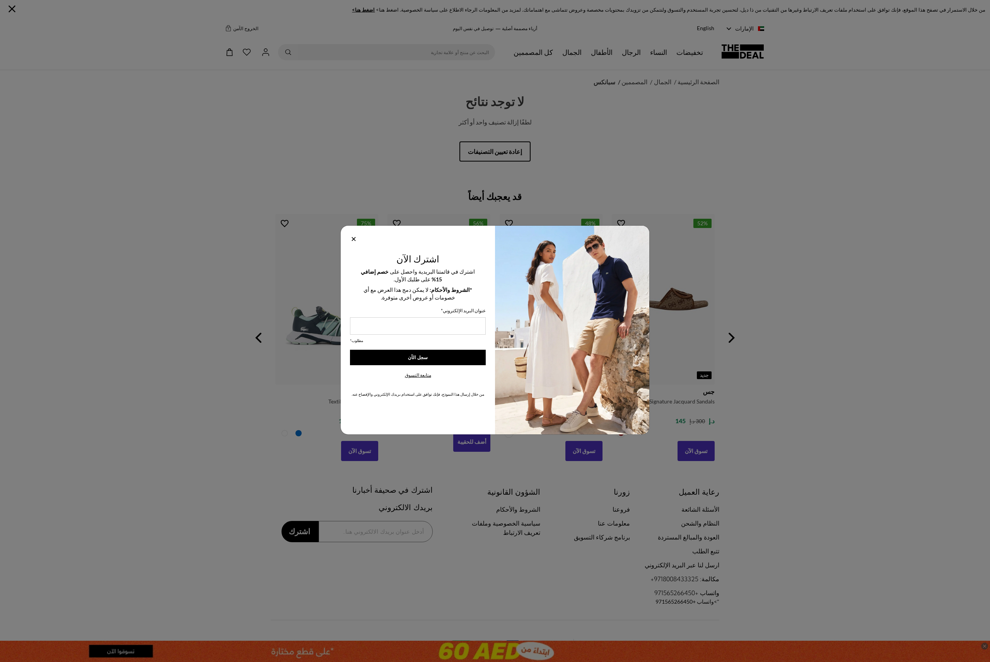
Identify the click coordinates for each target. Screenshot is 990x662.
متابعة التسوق (418, 375)
